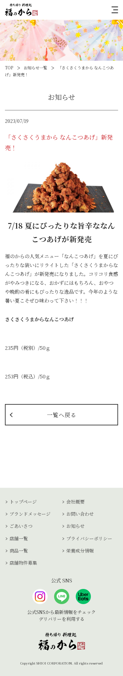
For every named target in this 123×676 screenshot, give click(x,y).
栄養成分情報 (80, 550)
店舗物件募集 (23, 562)
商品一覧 (19, 550)
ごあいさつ (21, 526)
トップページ (23, 501)
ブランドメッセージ (30, 513)
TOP (9, 67)
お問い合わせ (80, 513)
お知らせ (75, 526)
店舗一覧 (19, 538)
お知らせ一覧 (35, 67)
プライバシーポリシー (89, 538)
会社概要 (75, 501)
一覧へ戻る (61, 415)
